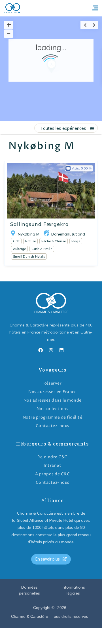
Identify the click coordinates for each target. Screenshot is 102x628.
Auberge (19, 249)
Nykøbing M (28, 234)
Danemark (60, 234)
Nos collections (53, 408)
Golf (16, 241)
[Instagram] (51, 350)
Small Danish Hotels (29, 256)
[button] (51, 559)
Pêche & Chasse (53, 241)
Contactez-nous (52, 425)
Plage (75, 241)
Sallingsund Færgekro (39, 224)
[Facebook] (40, 350)
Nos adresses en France (52, 391)
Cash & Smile (41, 249)
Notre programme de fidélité (52, 417)
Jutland (78, 234)
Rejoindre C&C (52, 457)
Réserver (52, 383)
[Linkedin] (61, 350)
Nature (30, 241)
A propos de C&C (52, 474)
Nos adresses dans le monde (53, 400)
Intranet (52, 465)
